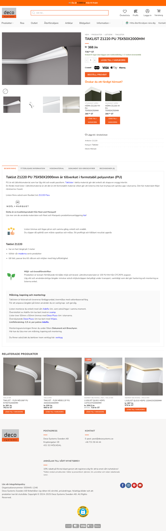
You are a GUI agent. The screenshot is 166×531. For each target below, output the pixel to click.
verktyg (59, 337)
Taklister (119, 34)
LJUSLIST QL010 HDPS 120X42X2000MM (143, 400)
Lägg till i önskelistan (97, 134)
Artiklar (69, 23)
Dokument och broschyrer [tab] (81, 168)
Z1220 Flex (44, 195)
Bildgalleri (84, 23)
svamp (52, 312)
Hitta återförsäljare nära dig (142, 23)
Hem (87, 34)
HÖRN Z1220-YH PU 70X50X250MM (92, 108)
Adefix (46, 308)
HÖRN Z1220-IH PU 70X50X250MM (112, 108)
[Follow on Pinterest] (134, 485)
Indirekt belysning (92, 398)
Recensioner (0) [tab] (107, 168)
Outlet (34, 23)
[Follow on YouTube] (140, 485)
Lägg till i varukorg (113, 60)
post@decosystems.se (102, 438)
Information (103, 23)
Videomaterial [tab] (57, 168)
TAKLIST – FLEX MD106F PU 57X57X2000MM (15, 401)
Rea (22, 23)
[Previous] (6, 63)
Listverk (109, 34)
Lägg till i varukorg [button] (14, 412)
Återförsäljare (51, 23)
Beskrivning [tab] (10, 168)
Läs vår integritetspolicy (13, 484)
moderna (22, 253)
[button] (158, 13)
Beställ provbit (97, 74)
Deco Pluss (52, 315)
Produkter (7, 23)
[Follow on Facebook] (122, 485)
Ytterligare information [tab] (32, 168)
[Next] (76, 63)
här (84, 215)
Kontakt (162, 23)
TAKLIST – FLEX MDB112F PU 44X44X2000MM (57, 401)
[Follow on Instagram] (128, 485)
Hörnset (93, 149)
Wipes (54, 318)
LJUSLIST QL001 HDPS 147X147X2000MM (94, 401)
